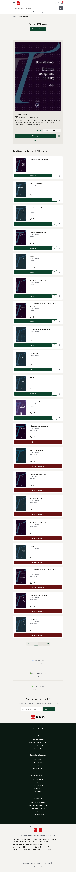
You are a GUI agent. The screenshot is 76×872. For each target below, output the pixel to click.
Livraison (38, 736)
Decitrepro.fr (38, 788)
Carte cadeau (38, 759)
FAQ (38, 677)
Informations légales (38, 802)
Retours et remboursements (38, 742)
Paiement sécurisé (38, 739)
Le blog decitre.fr (38, 768)
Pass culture (38, 765)
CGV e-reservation (38, 815)
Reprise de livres (38, 762)
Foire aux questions (38, 733)
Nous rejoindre (38, 785)
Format (38, 130)
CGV (38, 812)
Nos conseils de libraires (38, 664)
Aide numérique (38, 745)
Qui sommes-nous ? (38, 779)
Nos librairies (38, 782)
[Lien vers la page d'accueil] (18, 3)
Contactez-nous (38, 690)
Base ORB (38, 791)
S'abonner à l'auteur (38, 29)
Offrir (35, 140)
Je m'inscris (49, 709)
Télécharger (35, 136)
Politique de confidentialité (38, 805)
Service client (38, 748)
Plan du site (38, 818)
